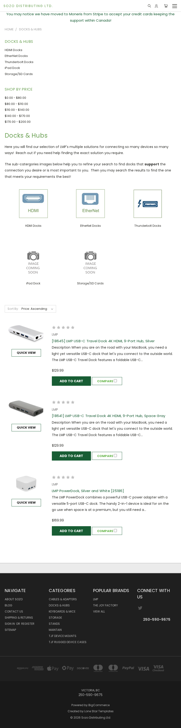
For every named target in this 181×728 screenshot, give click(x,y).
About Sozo (14, 599)
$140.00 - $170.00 (17, 116)
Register (27, 624)
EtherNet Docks (16, 56)
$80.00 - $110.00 (16, 104)
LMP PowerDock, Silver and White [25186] (88, 490)
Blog (8, 605)
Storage (55, 618)
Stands (54, 624)
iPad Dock (12, 68)
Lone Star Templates (99, 711)
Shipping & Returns (19, 618)
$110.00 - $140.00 (17, 109)
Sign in (10, 624)
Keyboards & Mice (62, 611)
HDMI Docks (13, 50)
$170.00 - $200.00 (18, 121)
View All (99, 611)
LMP (95, 599)
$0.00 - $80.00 (15, 97)
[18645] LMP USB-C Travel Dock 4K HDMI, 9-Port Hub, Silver (103, 340)
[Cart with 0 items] (165, 6)
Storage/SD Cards (19, 74)
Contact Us (14, 611)
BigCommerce (99, 705)
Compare (105, 381)
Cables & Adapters (63, 599)
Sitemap (10, 630)
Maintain (55, 630)
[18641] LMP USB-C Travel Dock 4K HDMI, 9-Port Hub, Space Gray (108, 415)
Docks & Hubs (59, 605)
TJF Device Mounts (62, 636)
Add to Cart (71, 381)
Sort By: (13, 308)
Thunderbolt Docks (19, 62)
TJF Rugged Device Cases (67, 642)
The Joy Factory (105, 605)
